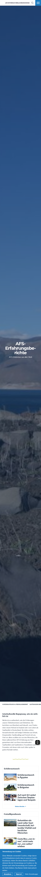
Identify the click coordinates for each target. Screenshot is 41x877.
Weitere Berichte (19, 806)
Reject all (19, 874)
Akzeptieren (7, 874)
